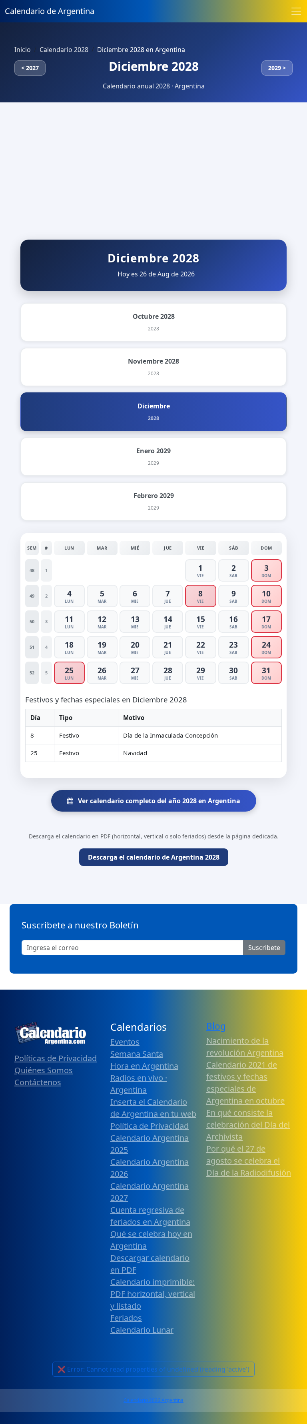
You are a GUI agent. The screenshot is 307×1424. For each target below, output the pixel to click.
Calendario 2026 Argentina (153, 1400)
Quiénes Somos (43, 1070)
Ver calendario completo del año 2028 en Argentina (158, 800)
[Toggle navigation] (296, 11)
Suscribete (264, 947)
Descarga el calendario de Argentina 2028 (153, 857)
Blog (216, 1026)
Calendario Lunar (141, 1329)
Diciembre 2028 (154, 66)
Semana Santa (136, 1053)
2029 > (277, 68)
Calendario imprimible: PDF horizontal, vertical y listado (152, 1293)
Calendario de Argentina (49, 11)
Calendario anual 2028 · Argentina (154, 86)
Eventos (125, 1041)
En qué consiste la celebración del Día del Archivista (248, 1124)
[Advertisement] (153, 162)
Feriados (126, 1317)
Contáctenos (37, 1082)
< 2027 (30, 68)
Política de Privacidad (149, 1125)
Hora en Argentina (144, 1065)
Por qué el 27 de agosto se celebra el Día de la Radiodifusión (248, 1160)
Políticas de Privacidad (55, 1058)
